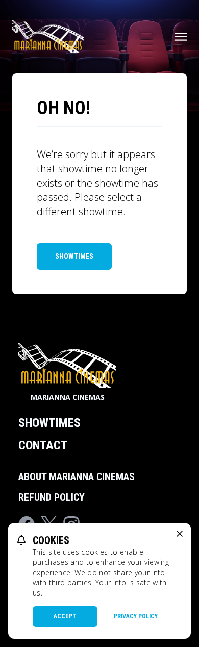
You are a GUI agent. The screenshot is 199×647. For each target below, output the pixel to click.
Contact (42, 445)
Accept (65, 616)
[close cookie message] (180, 534)
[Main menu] (180, 37)
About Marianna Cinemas (76, 477)
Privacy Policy (136, 616)
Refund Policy (51, 497)
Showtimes (74, 256)
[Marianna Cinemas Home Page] (48, 36)
